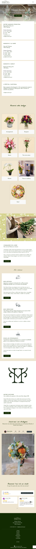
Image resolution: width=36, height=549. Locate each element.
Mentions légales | (13, 547)
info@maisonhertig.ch (7, 36)
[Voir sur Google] (4, 499)
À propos (18, 531)
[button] (1, 502)
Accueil (18, 530)
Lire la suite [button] (22, 505)
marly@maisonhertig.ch (7, 77)
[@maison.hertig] (5, 432)
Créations (18, 534)
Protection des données (22, 547)
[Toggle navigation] (33, 2)
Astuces (18, 533)
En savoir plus (7, 261)
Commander (18, 538)
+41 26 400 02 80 (6, 55)
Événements (18, 535)
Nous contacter (18, 15)
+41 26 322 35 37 (6, 35)
